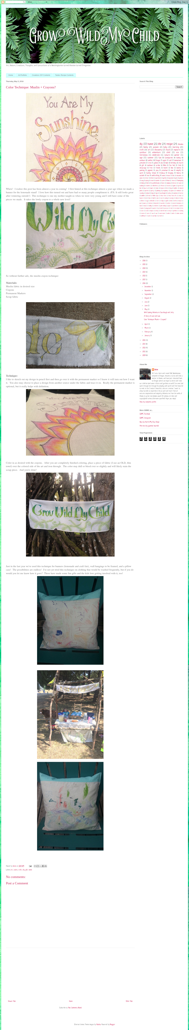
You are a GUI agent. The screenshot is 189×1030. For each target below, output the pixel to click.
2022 (144, 276)
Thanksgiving (180, 180)
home (30, 870)
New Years (163, 196)
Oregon (158, 160)
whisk (168, 213)
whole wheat (180, 213)
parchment (175, 206)
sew (172, 170)
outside (142, 176)
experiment (158, 178)
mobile (175, 188)
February (148, 332)
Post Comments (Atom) (74, 1008)
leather (169, 203)
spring (146, 180)
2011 (144, 352)
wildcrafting (155, 176)
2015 (144, 340)
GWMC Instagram (145, 418)
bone (163, 183)
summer (150, 158)
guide (167, 201)
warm (141, 173)
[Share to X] (40, 866)
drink (151, 178)
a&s (162, 163)
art (12, 870)
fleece (163, 186)
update (156, 163)
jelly (157, 188)
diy (23, 870)
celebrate (156, 155)
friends (158, 168)
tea (148, 176)
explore (177, 150)
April (146, 324)
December (148, 287)
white (173, 213)
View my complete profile (148, 402)
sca (177, 152)
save (142, 211)
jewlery (145, 203)
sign (157, 193)
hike (172, 168)
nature (167, 155)
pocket (154, 208)
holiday (178, 158)
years (163, 180)
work (149, 216)
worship (154, 216)
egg (147, 201)
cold (170, 160)
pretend (160, 208)
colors (15, 870)
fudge (162, 201)
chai (173, 175)
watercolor (162, 213)
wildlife (143, 196)
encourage (143, 168)
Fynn (160, 158)
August (147, 298)
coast (180, 183)
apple (164, 160)
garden (165, 178)
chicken (177, 198)
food (168, 150)
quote (172, 191)
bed (146, 198)
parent (147, 191)
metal (174, 203)
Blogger (112, 1025)
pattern (181, 178)
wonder (158, 180)
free (151, 168)
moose (145, 206)
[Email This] (35, 866)
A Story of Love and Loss (152, 316)
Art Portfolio (22, 75)
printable (143, 163)
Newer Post (12, 1001)
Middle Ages (155, 196)
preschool (165, 170)
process (166, 208)
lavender (163, 203)
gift (26, 870)
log (171, 188)
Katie (156, 370)
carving (171, 198)
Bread (148, 196)
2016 (144, 283)
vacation (175, 193)
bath (147, 183)
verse (181, 193)
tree (149, 163)
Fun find (172, 165)
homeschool (177, 160)
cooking (141, 186)
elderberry (155, 186)
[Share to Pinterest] (45, 866)
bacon (168, 175)
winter (176, 155)
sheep (156, 211)
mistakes (179, 203)
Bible (164, 165)
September (148, 294)
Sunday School (151, 173)
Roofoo (98, 1025)
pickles (181, 206)
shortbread (163, 211)
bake (166, 163)
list (167, 188)
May (146, 309)
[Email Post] (30, 866)
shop (152, 193)
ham (171, 201)
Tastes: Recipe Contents (64, 75)
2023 (144, 272)
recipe (169, 144)
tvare (148, 213)
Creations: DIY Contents (41, 75)
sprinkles (175, 211)
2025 (144, 264)
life (159, 144)
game (174, 186)
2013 (144, 344)
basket (141, 198)
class (182, 198)
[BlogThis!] (37, 866)
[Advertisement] (70, 973)
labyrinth (156, 203)
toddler (150, 160)
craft (20, 870)
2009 (144, 355)
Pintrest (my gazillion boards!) (149, 426)
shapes (151, 211)
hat (140, 188)
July (146, 302)
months (179, 168)
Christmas (144, 155)
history (179, 173)
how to (146, 188)
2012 (144, 348)
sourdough (162, 193)
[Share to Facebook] (43, 866)
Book (168, 180)
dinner (142, 201)
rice (182, 208)
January (147, 336)
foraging (170, 173)
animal (163, 175)
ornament (156, 206)
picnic (142, 208)
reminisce (178, 191)
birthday (173, 163)
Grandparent (169, 158)
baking (142, 183)
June (146, 306)
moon (141, 206)
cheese (174, 183)
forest (169, 186)
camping (168, 183)
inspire (152, 188)
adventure (156, 152)
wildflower (143, 216)
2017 (144, 280)
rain (171, 208)
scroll (146, 211)
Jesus (173, 180)
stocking (181, 211)
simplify (178, 170)
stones (143, 213)
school (147, 193)
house (180, 201)
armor (180, 196)
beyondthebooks (155, 183)
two (153, 213)
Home (10, 75)
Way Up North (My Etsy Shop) (149, 422)
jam (140, 203)
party (152, 191)
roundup (142, 193)
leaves (162, 188)
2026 (144, 261)
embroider (152, 201)
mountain (171, 178)
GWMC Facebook (145, 414)
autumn (156, 147)
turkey (169, 193)
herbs (175, 201)
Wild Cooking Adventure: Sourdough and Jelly (159, 313)
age (141, 158)
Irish (179, 165)
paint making (163, 206)
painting (142, 170)
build (154, 198)
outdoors (142, 160)
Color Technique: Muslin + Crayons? (155, 320)
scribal (158, 165)
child (168, 152)
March (147, 328)
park (176, 178)
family (145, 147)
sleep (169, 211)
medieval (150, 165)
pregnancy (165, 191)
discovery (158, 150)
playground (148, 208)
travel (152, 180)
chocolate (178, 175)
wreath (160, 216)
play (157, 170)
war (157, 213)
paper (169, 206)
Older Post (129, 1001)
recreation (176, 208)
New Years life (172, 196)
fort (158, 201)
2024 (144, 268)
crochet (148, 186)
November (148, 291)
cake (157, 198)
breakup (162, 173)
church (181, 163)
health (166, 168)
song (142, 180)
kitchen (150, 203)
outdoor (143, 152)
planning (158, 191)
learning (176, 147)
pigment (150, 170)
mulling (150, 206)
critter (146, 178)
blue (150, 198)
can (161, 198)
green (179, 186)
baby (165, 147)
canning (166, 198)
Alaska (180, 144)
